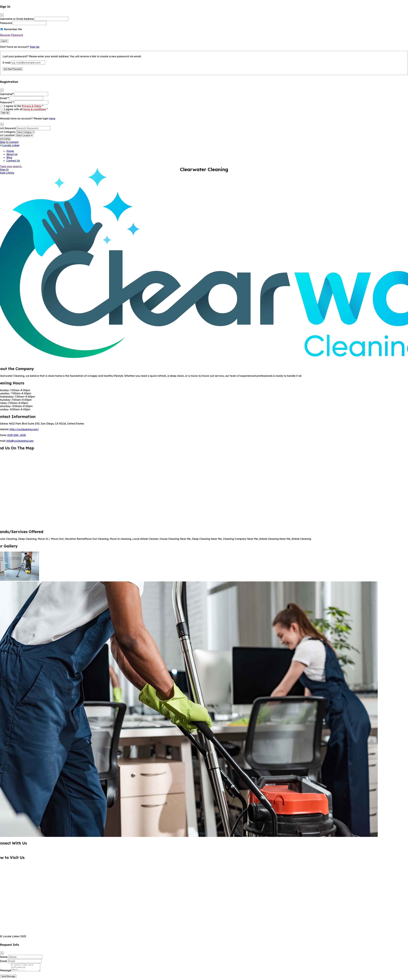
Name (4, 957)
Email (4, 98)
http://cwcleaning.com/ (24, 429)
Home (10, 151)
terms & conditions (34, 109)
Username (7, 94)
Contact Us (13, 160)
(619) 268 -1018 (16, 435)
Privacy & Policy (31, 106)
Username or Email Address (17, 18)
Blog (9, 157)
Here (52, 118)
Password (6, 23)
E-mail (7, 62)
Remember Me (13, 29)
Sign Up (34, 46)
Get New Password (13, 69)
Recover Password (11, 35)
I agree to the (23, 106)
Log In (4, 41)
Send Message (8, 976)
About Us (11, 154)
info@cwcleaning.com (19, 440)
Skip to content (9, 142)
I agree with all (26, 109)
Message (5, 970)
